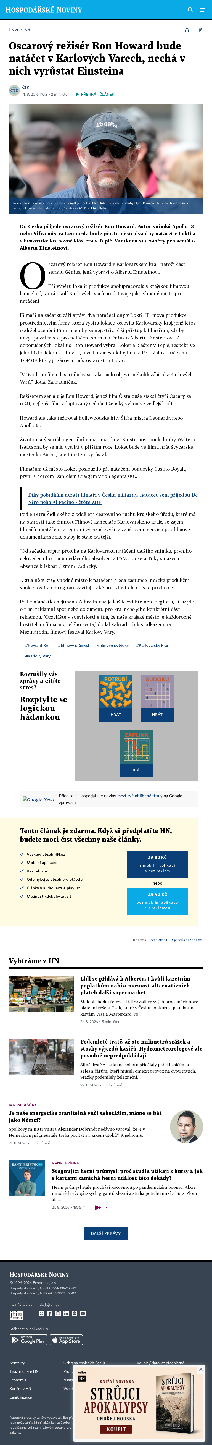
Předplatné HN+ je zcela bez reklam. (176, 940)
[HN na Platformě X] (41, 1313)
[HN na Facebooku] (49, 1313)
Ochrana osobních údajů (84, 1363)
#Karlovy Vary (38, 656)
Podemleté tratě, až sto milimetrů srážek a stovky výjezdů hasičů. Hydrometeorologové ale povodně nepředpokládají (141, 1049)
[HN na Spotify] (74, 1313)
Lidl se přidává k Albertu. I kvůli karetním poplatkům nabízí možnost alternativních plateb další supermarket (135, 986)
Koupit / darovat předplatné (160, 1363)
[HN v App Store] (66, 1339)
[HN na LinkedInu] (66, 1313)
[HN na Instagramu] (58, 1313)
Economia (18, 1380)
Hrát (116, 714)
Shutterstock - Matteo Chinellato (82, 208)
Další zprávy (106, 1233)
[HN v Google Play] (28, 1339)
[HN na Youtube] (83, 1313)
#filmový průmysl (73, 645)
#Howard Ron (38, 645)
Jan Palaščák (23, 1104)
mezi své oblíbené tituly (140, 795)
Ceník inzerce (21, 1397)
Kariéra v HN (20, 1389)
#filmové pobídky (113, 645)
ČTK (25, 87)
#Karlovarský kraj (152, 645)
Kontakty (17, 1363)
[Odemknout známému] (200, 30)
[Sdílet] (187, 30)
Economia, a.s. (45, 1283)
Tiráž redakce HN (24, 1372)
